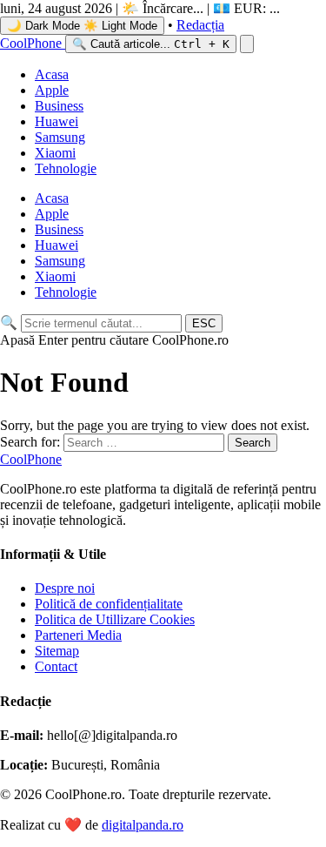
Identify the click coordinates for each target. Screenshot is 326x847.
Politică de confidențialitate (109, 603)
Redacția (200, 24)
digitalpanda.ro (142, 824)
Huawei (56, 121)
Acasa (52, 74)
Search (252, 442)
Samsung (60, 137)
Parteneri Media (78, 635)
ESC (204, 323)
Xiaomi (55, 152)
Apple (52, 90)
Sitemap (57, 650)
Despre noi (65, 588)
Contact (56, 666)
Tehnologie (65, 168)
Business (59, 105)
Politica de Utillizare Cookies (115, 619)
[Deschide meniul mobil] (247, 44)
